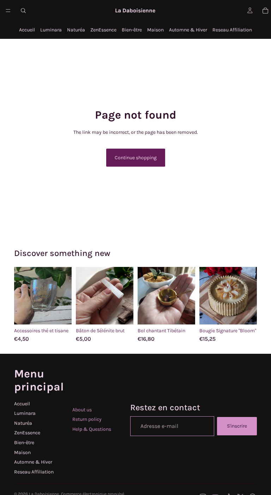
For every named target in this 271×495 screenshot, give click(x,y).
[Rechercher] (23, 10)
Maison (155, 30)
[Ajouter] (122, 313)
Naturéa (76, 30)
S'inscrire (237, 426)
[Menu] (8, 10)
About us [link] (82, 410)
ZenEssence (103, 30)
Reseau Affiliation (232, 30)
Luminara (51, 30)
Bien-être (132, 30)
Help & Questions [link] (91, 429)
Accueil (27, 30)
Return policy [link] (87, 419)
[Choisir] (60, 313)
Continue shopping (136, 158)
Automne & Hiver (188, 30)
